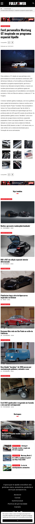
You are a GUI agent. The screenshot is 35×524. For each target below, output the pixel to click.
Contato (17, 507)
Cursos (17, 498)
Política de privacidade (17, 504)
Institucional (17, 501)
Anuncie (17, 495)
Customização (7, 8)
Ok (17, 520)
